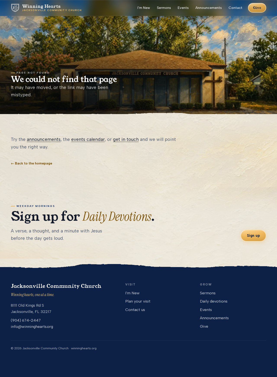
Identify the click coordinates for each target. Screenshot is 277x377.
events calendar (88, 139)
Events (183, 8)
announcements (44, 139)
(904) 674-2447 (26, 320)
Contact (235, 8)
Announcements (208, 8)
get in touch (126, 139)
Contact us (135, 309)
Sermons (164, 8)
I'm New (143, 8)
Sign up (253, 235)
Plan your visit (137, 301)
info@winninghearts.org (32, 326)
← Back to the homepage (31, 163)
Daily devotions (213, 301)
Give (257, 7)
